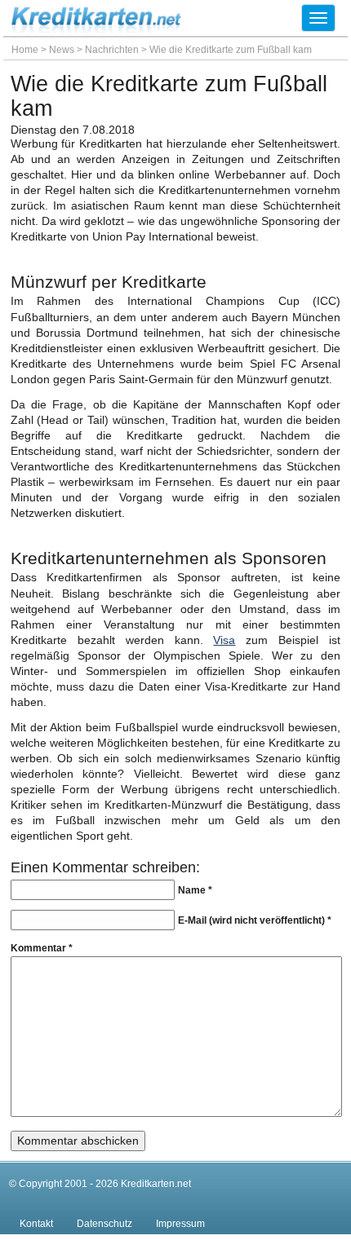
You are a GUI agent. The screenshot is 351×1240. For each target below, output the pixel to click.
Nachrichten (112, 49)
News (61, 49)
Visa (224, 640)
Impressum (180, 1223)
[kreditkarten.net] (97, 29)
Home (24, 49)
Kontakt (36, 1223)
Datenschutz (104, 1223)
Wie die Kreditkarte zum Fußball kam (230, 49)
